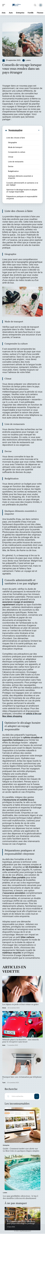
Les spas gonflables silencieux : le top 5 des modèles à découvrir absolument (20, 1197)
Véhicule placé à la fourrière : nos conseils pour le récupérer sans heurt (20, 1040)
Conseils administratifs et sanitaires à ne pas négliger (22, 184)
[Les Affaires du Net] (16, 5)
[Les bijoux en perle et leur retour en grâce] (22, 989)
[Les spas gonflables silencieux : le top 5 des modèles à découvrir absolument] (22, 1172)
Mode (4, 1008)
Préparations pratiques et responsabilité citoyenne (21, 197)
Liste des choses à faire (15, 137)
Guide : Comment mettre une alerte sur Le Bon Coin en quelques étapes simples (21, 1149)
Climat (10, 157)
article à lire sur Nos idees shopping (21, 715)
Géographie (12, 142)
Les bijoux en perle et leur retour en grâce (20, 1004)
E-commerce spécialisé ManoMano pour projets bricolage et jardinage (21, 1222)
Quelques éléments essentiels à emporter (20, 177)
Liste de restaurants (15, 161)
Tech (3, 1083)
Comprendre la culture (16, 152)
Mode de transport (15, 147)
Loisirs (28, 60)
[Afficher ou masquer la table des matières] (31, 130)
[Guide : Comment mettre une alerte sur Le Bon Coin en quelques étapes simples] (22, 1125)
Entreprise (6, 1145)
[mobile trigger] (4, 5)
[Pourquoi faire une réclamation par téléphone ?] (22, 1062)
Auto (3, 1045)
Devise (10, 166)
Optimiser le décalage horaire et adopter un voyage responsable (21, 190)
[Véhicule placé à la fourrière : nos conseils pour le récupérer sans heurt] (22, 1024)
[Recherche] (35, 5)
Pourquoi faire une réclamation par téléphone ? (22, 1078)
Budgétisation (13, 171)
